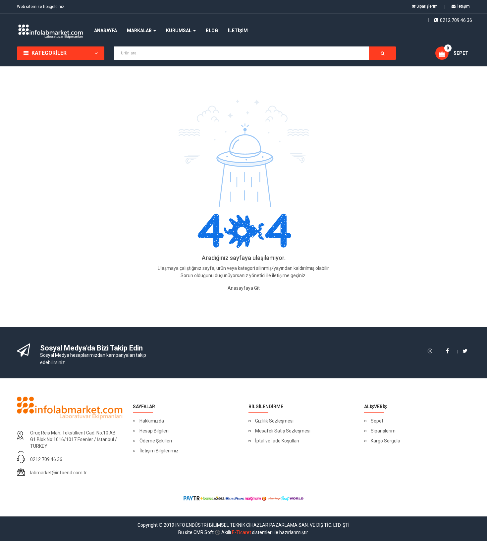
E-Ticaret (241, 532)
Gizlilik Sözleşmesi (274, 421)
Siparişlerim (383, 430)
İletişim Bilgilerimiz (159, 450)
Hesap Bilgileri (154, 430)
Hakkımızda (151, 421)
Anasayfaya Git (244, 288)
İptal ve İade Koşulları (277, 440)
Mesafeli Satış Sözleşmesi (282, 430)
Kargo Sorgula (385, 440)
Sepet (377, 421)
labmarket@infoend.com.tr (58, 472)
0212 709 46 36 (456, 20)
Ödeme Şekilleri (155, 440)
